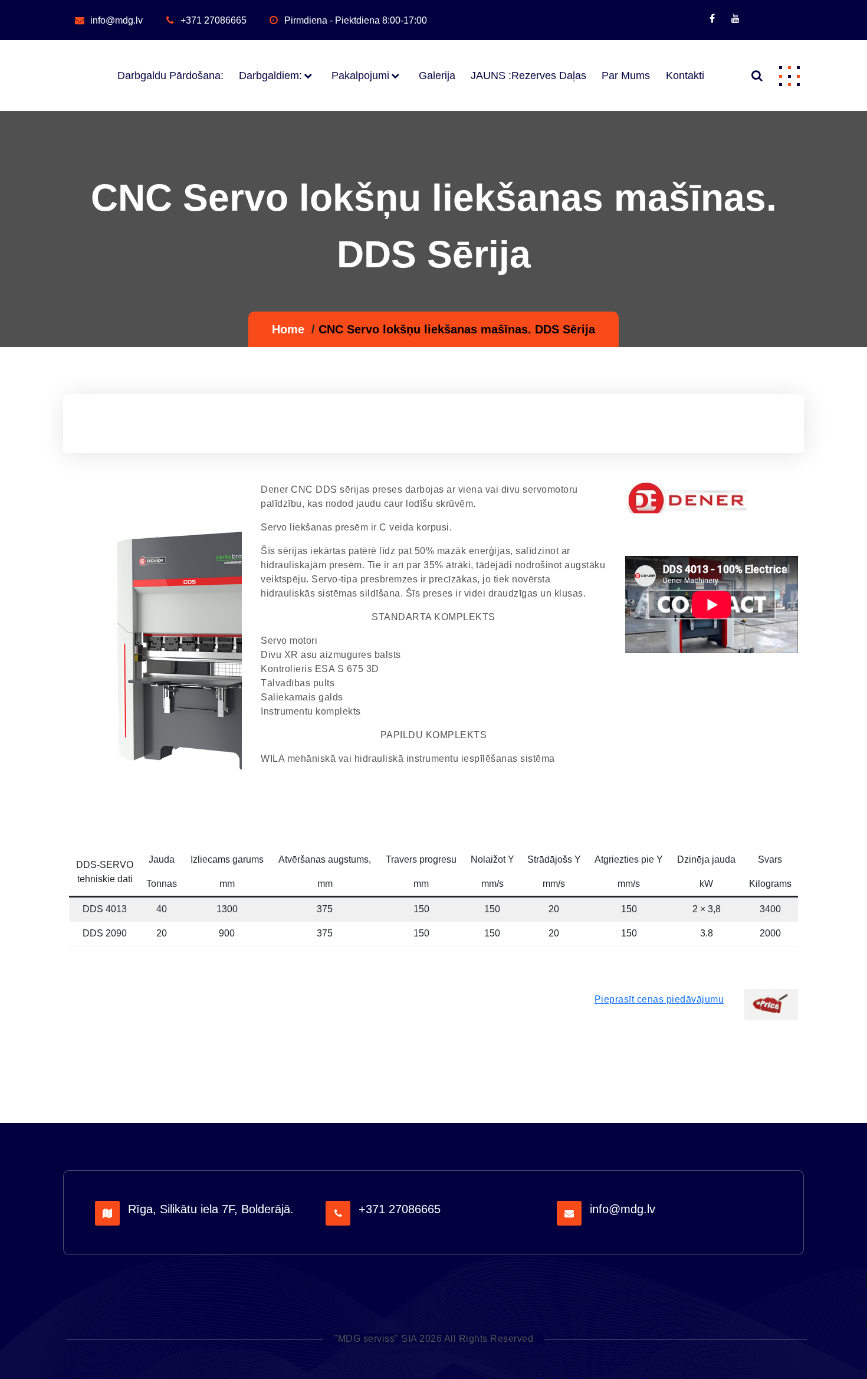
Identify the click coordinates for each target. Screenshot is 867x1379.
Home (288, 329)
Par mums (626, 75)
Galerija (437, 75)
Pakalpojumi (360, 75)
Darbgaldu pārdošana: (170, 75)
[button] (789, 75)
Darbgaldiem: (270, 75)
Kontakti (685, 75)
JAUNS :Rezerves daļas (528, 75)
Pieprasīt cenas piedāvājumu (659, 999)
